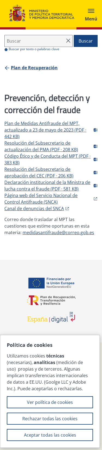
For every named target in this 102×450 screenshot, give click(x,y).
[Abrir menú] (91, 13)
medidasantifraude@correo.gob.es (58, 233)
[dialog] (50, 391)
